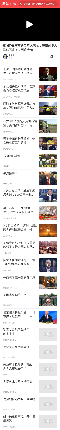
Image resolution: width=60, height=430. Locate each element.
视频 (14, 3)
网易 (5, 4)
